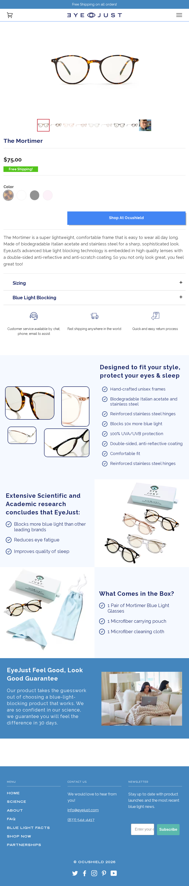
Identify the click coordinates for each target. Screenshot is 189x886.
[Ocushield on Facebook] (85, 875)
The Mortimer (23, 140)
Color (8, 187)
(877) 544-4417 (81, 819)
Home (13, 793)
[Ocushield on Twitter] (75, 875)
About (15, 811)
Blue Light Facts (28, 828)
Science (16, 802)
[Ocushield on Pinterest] (104, 875)
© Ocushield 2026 (94, 862)
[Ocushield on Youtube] (114, 875)
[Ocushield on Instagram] (94, 875)
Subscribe (168, 829)
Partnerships (24, 845)
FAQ (11, 819)
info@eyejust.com (83, 810)
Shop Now (19, 836)
